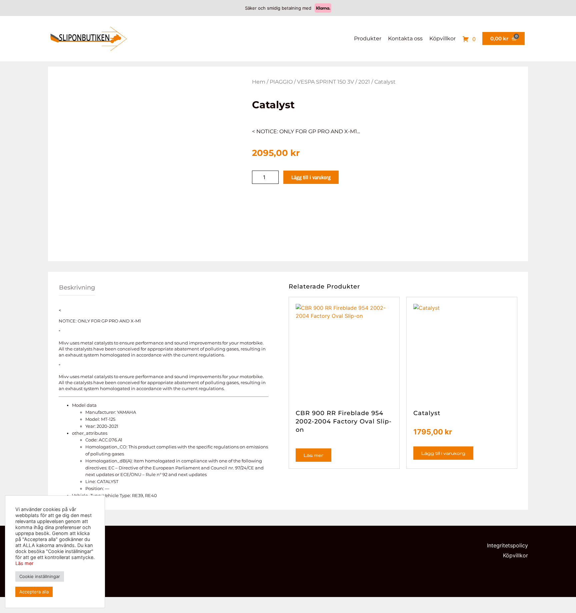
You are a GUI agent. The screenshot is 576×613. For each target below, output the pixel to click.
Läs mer (313, 455)
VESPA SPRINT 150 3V (325, 82)
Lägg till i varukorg (311, 177)
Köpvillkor (442, 38)
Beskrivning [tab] (77, 288)
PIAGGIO (281, 82)
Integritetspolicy (507, 545)
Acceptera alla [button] (34, 591)
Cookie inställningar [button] (39, 576)
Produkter (367, 38)
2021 (364, 82)
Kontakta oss (405, 38)
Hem (258, 82)
